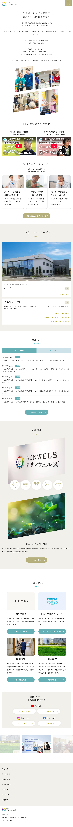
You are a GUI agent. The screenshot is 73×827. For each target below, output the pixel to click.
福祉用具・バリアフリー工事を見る (55, 318)
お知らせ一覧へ (36, 412)
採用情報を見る (20, 680)
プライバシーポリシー (8, 821)
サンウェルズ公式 (24, 711)
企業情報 (5, 779)
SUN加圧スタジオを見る (59, 321)
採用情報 (5, 789)
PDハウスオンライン (49, 711)
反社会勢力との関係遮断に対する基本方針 (14, 817)
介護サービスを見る (60, 314)
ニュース (5, 769)
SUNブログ (6, 794)
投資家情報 (6, 784)
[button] (22, 744)
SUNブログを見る (21, 631)
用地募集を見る (52, 680)
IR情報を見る (36, 560)
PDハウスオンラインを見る (36, 216)
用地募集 (5, 800)
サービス (5, 774)
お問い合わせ (6, 814)
